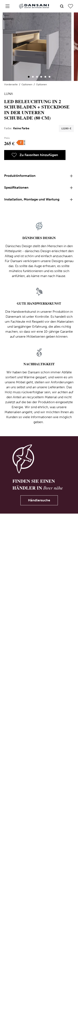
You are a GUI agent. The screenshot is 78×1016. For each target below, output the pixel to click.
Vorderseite (11, 84)
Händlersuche (39, 500)
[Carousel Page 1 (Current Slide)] (29, 77)
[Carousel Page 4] (41, 77)
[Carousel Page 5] (45, 77)
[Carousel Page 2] (33, 77)
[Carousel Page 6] (49, 77)
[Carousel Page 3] (37, 77)
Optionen (27, 84)
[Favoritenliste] (70, 6)
